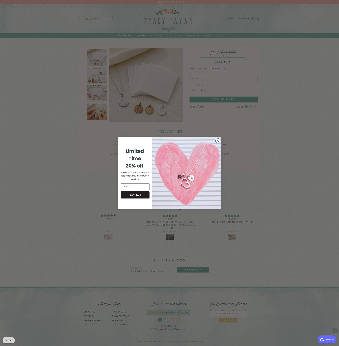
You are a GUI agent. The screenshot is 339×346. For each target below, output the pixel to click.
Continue (135, 195)
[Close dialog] (217, 140)
